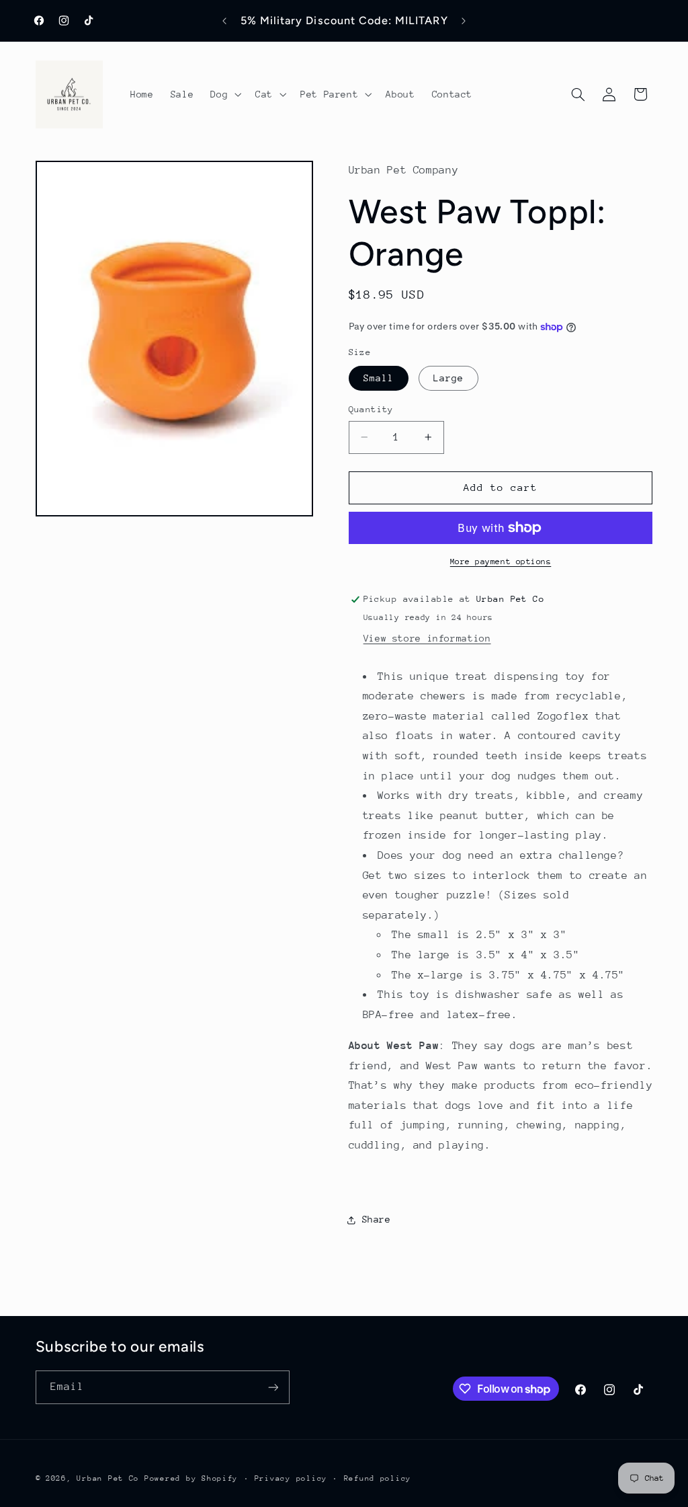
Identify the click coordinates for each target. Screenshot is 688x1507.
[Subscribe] (272, 1386)
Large (448, 378)
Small (378, 378)
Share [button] (376, 1219)
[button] (224, 94)
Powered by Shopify (191, 1478)
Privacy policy (291, 1478)
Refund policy (378, 1478)
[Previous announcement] (224, 20)
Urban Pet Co (108, 1478)
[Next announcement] (463, 20)
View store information (427, 638)
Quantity (371, 409)
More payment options (501, 561)
